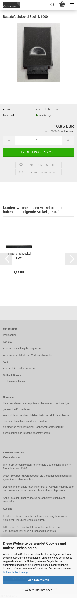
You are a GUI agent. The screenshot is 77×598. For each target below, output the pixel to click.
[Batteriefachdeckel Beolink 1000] (38, 52)
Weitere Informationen (38, 590)
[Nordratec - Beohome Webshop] (10, 5)
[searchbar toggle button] (52, 5)
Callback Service (12, 375)
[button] (9, 140)
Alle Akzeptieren (38, 580)
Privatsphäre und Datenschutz (20, 368)
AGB (5, 361)
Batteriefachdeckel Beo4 (19, 255)
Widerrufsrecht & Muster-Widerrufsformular (27, 355)
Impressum (9, 334)
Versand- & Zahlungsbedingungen (22, 348)
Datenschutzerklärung (15, 572)
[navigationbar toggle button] (72, 5)
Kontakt (7, 341)
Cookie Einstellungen (14, 381)
